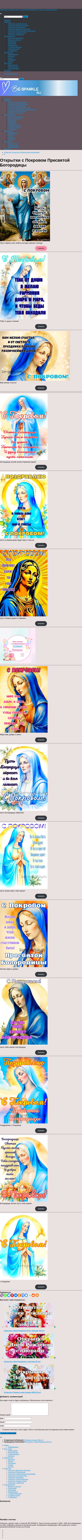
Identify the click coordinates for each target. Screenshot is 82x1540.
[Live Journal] (30, 1295)
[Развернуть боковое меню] (1, 1437)
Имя (2, 1418)
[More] (37, 1295)
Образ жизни (13, 65)
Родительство (13, 67)
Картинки (11, 56)
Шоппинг (11, 1456)
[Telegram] (8, 1295)
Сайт (2, 1426)
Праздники (12, 43)
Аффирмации (13, 54)
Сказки (10, 58)
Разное (10, 1461)
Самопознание (13, 68)
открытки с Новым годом (17, 33)
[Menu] (1, 13)
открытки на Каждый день (17, 24)
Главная (7, 20)
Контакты (7, 70)
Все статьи (8, 63)
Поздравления (9, 36)
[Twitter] (26, 1295)
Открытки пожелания (16, 1477)
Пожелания (12, 42)
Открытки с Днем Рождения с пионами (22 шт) (22, 1361)
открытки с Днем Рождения (18, 25)
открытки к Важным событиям (19, 29)
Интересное (8, 52)
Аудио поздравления (16, 38)
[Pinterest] (12, 1295)
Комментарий (5, 1415)
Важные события (14, 40)
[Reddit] (33, 1295)
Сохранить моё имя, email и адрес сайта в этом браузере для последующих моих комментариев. (38, 1429)
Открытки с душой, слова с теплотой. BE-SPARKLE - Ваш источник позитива (28, 10)
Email (2, 1422)
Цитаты (11, 61)
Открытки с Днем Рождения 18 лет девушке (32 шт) (24, 1331)
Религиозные (13, 45)
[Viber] (2, 1295)
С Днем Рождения (15, 47)
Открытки (7, 22)
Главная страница (11, 74)
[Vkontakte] (16, 1295)
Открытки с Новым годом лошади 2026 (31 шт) (22, 1392)
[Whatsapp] (5, 1295)
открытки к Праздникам (16, 27)
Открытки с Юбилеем (16, 34)
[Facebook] (22, 1295)
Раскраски (12, 60)
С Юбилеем (12, 51)
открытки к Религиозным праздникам (21, 31)
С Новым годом (14, 49)
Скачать (41, 248)
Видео (6, 1445)
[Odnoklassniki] (19, 1295)
